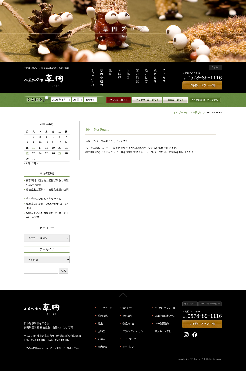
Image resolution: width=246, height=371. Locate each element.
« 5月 (27, 163)
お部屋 (101, 339)
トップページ (181, 112)
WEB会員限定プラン (165, 315)
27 (59, 153)
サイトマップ (129, 339)
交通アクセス (129, 323)
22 (27, 153)
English (215, 67)
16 (33, 148)
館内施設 (102, 346)
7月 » (35, 163)
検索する (90, 100)
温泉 (100, 323)
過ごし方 (126, 308)
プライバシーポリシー (133, 331)
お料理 (101, 331)
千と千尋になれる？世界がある (43, 198)
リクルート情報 (163, 331)
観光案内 (126, 315)
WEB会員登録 (162, 323)
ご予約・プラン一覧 (165, 308)
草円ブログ (197, 112)
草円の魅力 (103, 315)
